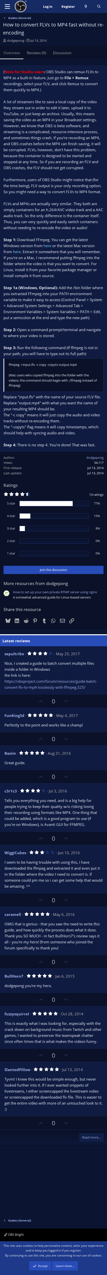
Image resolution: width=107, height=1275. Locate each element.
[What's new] (86, 6)
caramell (12, 914)
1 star (11, 553)
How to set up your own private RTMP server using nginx (55, 592)
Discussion (62, 52)
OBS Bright (15, 1234)
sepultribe (14, 653)
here (47, 245)
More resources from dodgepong (35, 583)
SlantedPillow (17, 1069)
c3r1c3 (10, 790)
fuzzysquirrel (16, 1013)
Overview (11, 52)
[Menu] (7, 6)
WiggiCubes (15, 852)
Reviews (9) (36, 52)
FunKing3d (14, 715)
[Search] (99, 6)
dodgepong (15, 40)
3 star (11, 528)
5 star (11, 503)
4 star (11, 516)
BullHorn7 (13, 976)
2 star (11, 541)
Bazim (10, 753)
